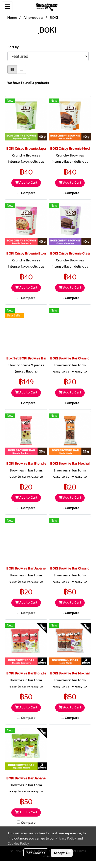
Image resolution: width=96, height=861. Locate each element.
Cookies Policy (18, 843)
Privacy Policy (66, 838)
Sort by (14, 47)
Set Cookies (36, 852)
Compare (28, 193)
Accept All (62, 852)
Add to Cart (27, 182)
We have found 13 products (28, 82)
